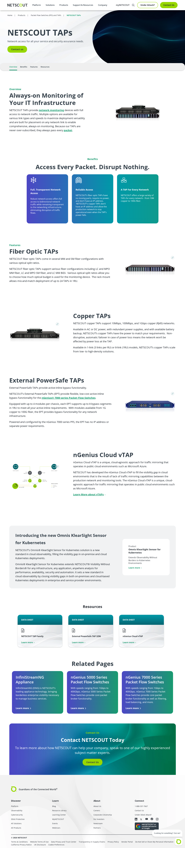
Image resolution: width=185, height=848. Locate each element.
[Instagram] (157, 819)
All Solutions (16, 823)
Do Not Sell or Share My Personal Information (154, 842)
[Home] (17, 5)
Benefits (23, 67)
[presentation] (50, 5)
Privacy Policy (113, 842)
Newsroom (98, 823)
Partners (97, 828)
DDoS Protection (18, 819)
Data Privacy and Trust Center (63, 842)
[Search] (133, 5)
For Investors (99, 819)
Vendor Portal (127, 842)
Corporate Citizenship (103, 815)
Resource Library (59, 810)
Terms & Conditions (19, 842)
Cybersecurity (17, 815)
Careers (97, 810)
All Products (16, 828)
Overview (13, 67)
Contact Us (168, 5)
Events (55, 823)
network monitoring (51, 110)
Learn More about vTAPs (88, 494)
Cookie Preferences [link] (56, 844)
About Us (97, 806)
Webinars (56, 828)
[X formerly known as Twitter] (141, 819)
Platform (36, 5)
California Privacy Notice (21, 844)
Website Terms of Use (39, 842)
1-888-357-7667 (141, 806)
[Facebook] (152, 819)
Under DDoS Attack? (143, 815)
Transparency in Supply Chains (92, 842)
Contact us (17, 49)
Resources (45, 67)
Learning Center (59, 815)
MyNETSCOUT (58, 819)
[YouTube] (146, 819)
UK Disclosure (40, 844)
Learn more (134, 567)
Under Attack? (147, 5)
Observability (16, 810)
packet (68, 130)
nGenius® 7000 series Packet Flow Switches (69, 397)
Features (34, 67)
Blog (54, 806)
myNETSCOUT (123, 5)
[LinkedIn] (136, 819)
